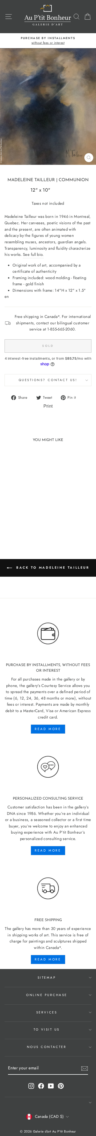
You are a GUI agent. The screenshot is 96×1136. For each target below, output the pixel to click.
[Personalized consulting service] (48, 766)
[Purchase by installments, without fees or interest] (48, 633)
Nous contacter (46, 1046)
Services (46, 1012)
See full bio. (33, 254)
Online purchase (46, 995)
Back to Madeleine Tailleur (51, 567)
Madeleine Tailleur (31, 180)
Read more (48, 729)
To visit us (47, 1029)
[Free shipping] (48, 888)
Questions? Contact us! (48, 380)
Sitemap (47, 977)
